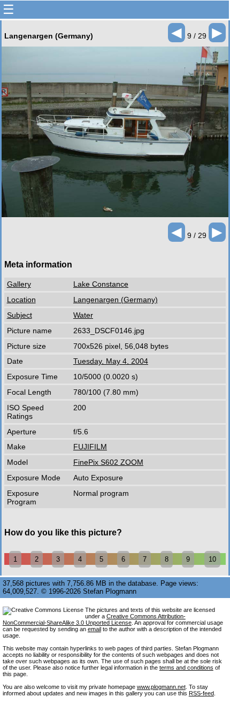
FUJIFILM (90, 446)
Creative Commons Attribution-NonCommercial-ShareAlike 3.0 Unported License (94, 619)
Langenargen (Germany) (115, 299)
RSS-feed (201, 693)
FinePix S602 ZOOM (108, 462)
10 (212, 559)
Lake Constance (100, 284)
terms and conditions (186, 667)
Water (83, 315)
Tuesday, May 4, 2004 (110, 361)
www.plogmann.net (161, 687)
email (94, 629)
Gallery (19, 284)
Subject (19, 315)
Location (21, 299)
